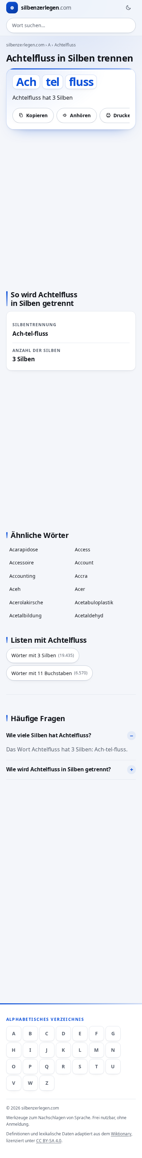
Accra (81, 576)
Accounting (22, 576)
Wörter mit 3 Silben (42, 655)
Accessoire (21, 562)
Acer (80, 589)
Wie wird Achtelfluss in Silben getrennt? (58, 769)
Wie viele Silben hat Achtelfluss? (48, 735)
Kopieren (37, 115)
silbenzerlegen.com (25, 45)
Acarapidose (23, 549)
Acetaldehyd (89, 615)
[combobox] (71, 25)
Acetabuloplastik (94, 602)
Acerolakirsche (26, 602)
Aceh (15, 589)
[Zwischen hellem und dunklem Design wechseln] (128, 7)
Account (84, 562)
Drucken (123, 115)
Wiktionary (121, 1134)
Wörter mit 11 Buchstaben (49, 673)
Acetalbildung (25, 615)
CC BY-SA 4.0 (48, 1141)
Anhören (80, 115)
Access (82, 549)
